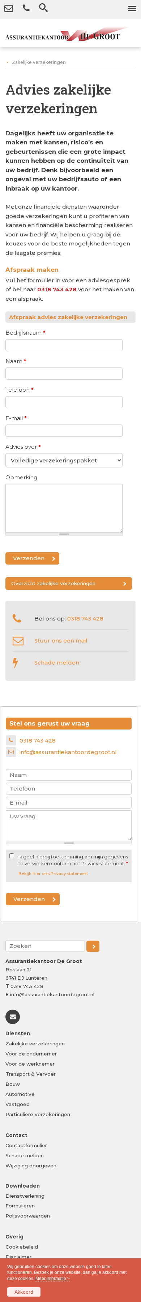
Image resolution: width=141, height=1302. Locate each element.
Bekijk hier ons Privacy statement (53, 873)
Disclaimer (18, 1257)
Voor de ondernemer (31, 1054)
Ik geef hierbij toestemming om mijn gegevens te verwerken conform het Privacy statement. (73, 860)
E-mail (16, 418)
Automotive (20, 1094)
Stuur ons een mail (60, 640)
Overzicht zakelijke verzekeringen (53, 583)
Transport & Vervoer (30, 1074)
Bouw (12, 1084)
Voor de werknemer (30, 1064)
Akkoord (23, 1292)
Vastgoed (17, 1104)
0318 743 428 (57, 289)
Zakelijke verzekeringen (39, 62)
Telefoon (19, 389)
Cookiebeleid (21, 1247)
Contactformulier (26, 1145)
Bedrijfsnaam (25, 332)
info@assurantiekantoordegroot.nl (68, 752)
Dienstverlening (24, 1196)
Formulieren (20, 1206)
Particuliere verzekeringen (37, 1114)
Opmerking (21, 477)
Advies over (23, 446)
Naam (15, 361)
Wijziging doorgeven (30, 1165)
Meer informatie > (52, 1278)
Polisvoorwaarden (27, 1216)
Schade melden (56, 662)
